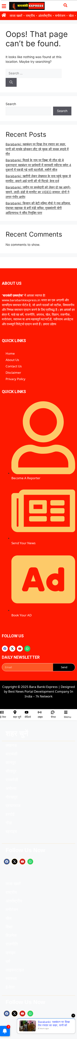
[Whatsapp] (27, 649)
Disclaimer (13, 372)
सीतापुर (11, 771)
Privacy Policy (15, 379)
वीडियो (28, 717)
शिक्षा (9, 927)
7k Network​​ (44, 696)
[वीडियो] (26, 712)
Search (11, 104)
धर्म (8, 961)
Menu (67, 717)
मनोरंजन (60, 16)
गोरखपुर (12, 797)
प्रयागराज (13, 805)
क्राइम (10, 952)
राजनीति (12, 944)
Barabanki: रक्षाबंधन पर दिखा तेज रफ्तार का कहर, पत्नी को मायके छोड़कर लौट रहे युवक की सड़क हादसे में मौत (37, 149)
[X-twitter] (12, 649)
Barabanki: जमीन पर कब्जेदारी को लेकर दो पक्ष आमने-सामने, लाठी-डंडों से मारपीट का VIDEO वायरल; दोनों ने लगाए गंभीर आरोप (38, 192)
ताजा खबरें (16, 16)
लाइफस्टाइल (15, 970)
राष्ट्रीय (30, 16)
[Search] (11, 82)
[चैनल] (53, 712)
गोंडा (9, 823)
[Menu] (66, 712)
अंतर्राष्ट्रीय (45, 16)
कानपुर (11, 762)
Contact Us (14, 366)
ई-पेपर (3, 717)
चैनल (53, 717)
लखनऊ (11, 745)
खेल (71, 16)
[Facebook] (5, 649)
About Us (12, 360)
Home (10, 353)
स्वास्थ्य (11, 978)
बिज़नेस (11, 935)
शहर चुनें (17, 717)
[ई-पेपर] (2, 712)
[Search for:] (33, 73)
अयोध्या (11, 788)
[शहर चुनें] (15, 712)
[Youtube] (20, 649)
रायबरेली (12, 779)
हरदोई (10, 814)
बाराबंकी (11, 754)
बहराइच (11, 831)
